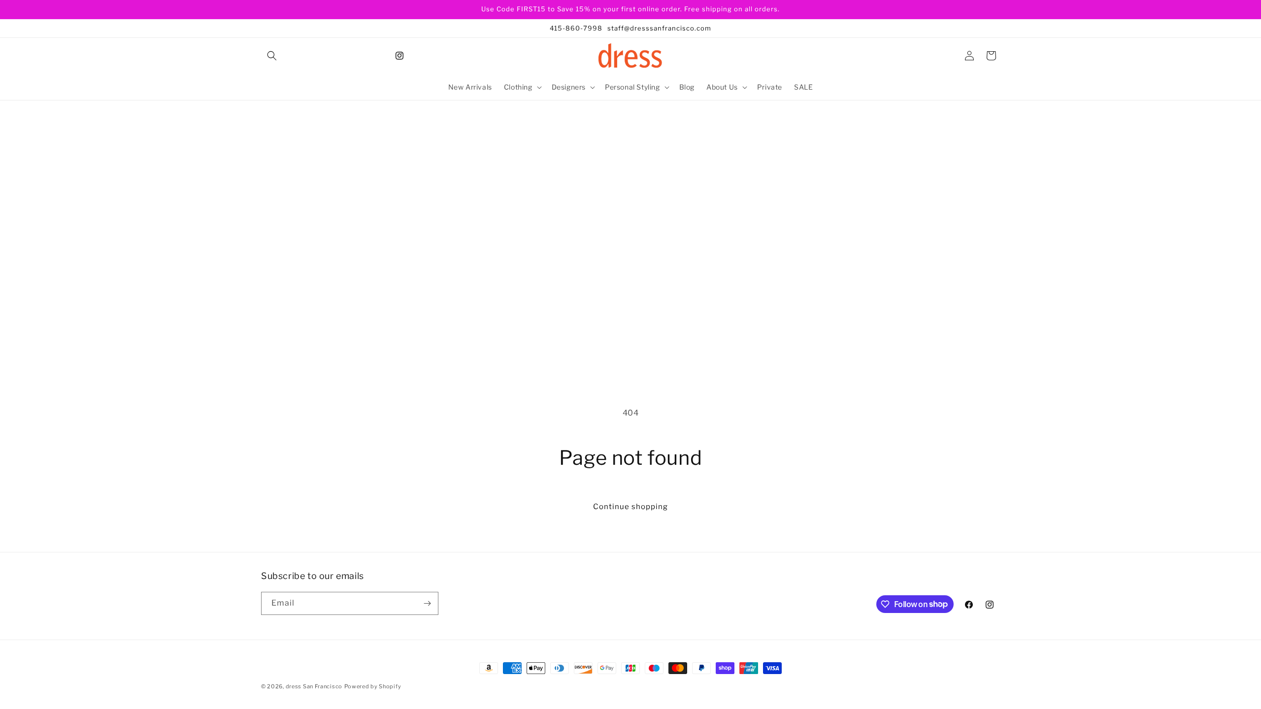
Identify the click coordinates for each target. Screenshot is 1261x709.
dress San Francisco (314, 686)
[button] (272, 55)
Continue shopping (630, 506)
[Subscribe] (427, 603)
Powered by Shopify (372, 686)
